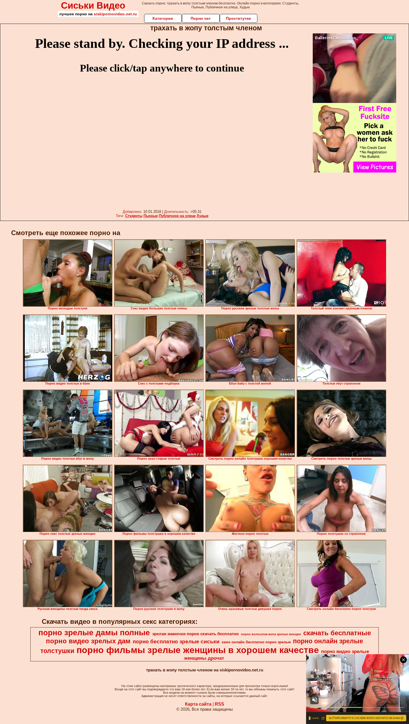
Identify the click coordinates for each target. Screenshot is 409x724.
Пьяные (151, 216)
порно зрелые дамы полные (94, 632)
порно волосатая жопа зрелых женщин (271, 634)
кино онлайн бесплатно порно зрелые (256, 642)
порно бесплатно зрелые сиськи (176, 641)
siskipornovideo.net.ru (115, 14)
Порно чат (201, 18)
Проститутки (238, 18)
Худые (202, 216)
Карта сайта (198, 704)
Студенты (133, 216)
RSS (219, 704)
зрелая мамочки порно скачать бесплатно (195, 634)
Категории (162, 18)
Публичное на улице (177, 216)
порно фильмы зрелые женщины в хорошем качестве (198, 650)
